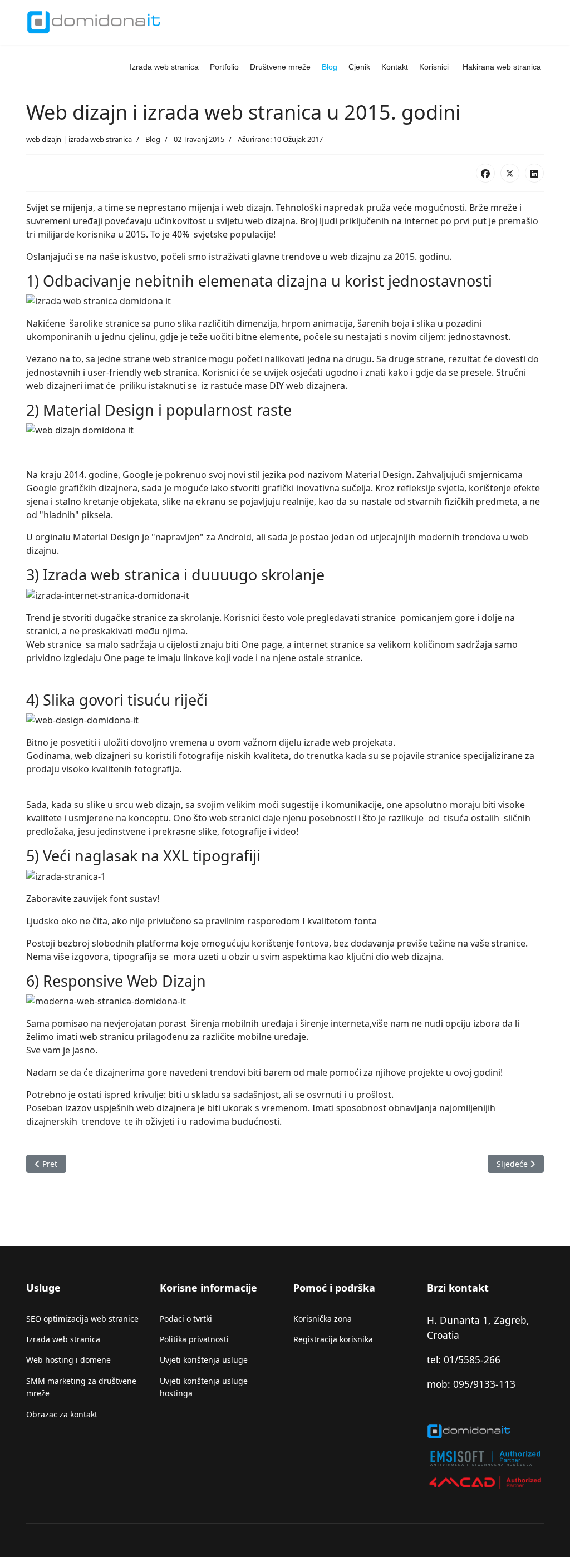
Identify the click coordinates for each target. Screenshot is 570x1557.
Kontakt (394, 66)
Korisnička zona (322, 1318)
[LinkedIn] (534, 173)
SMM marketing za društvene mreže (81, 1387)
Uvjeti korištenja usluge (204, 1359)
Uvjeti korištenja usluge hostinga (204, 1387)
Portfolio (224, 66)
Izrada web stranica (164, 66)
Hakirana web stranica (502, 66)
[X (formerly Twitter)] (509, 173)
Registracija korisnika (333, 1339)
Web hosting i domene (68, 1359)
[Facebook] (485, 173)
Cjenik (359, 66)
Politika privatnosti (194, 1339)
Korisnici (434, 66)
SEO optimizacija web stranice (82, 1318)
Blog (329, 66)
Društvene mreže (280, 66)
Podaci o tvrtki (186, 1318)
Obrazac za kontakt (61, 1414)
